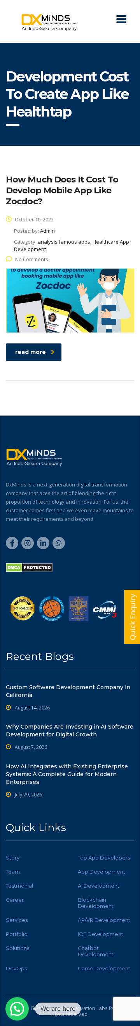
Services (17, 920)
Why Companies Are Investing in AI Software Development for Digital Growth (69, 730)
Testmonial (19, 886)
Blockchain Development (96, 903)
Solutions (17, 948)
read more (30, 352)
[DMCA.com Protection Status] (29, 567)
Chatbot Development (96, 951)
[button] (17, 1009)
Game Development (104, 968)
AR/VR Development (104, 920)
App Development (101, 872)
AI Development (98, 886)
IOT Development (100, 934)
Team (13, 872)
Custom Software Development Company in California (68, 691)
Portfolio (17, 934)
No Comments (31, 259)
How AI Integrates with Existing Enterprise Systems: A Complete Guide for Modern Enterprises (67, 774)
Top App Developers (104, 857)
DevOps (16, 968)
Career (15, 900)
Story (12, 857)
